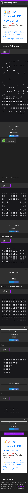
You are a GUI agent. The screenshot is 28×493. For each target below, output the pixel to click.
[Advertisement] (14, 161)
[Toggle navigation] (24, 2)
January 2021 (14, 426)
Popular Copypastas (17, 482)
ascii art (25, 123)
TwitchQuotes (10, 2)
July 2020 (14, 276)
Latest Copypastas (6, 482)
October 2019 (14, 228)
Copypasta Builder (18, 484)
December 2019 (14, 334)
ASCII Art (10, 484)
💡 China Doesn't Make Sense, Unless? (13, 33)
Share (16, 135)
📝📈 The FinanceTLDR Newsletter (12, 16)
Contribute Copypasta (6, 486)
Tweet (12, 135)
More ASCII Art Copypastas (13, 434)
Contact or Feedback (18, 486)
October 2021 (14, 386)
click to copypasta (14, 126)
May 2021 (14, 129)
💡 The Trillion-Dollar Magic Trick (12, 31)
